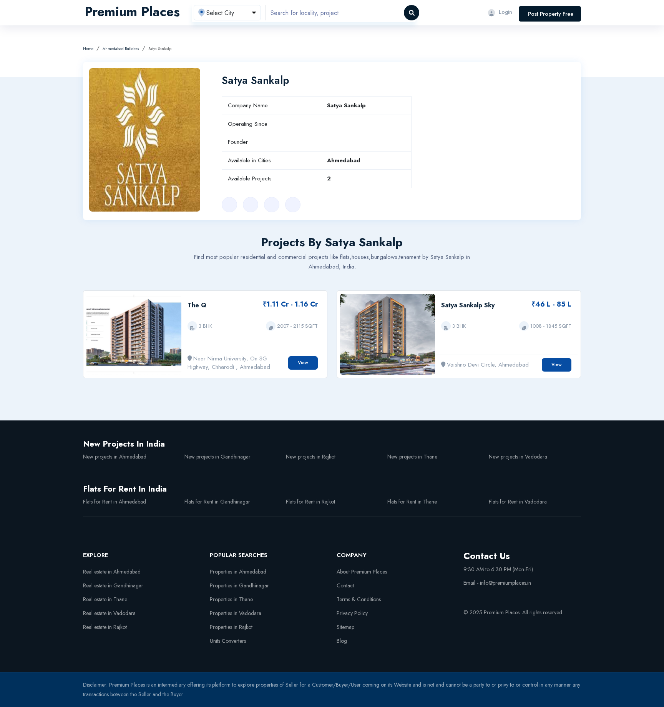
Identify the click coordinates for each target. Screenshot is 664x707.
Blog (342, 641)
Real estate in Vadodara (109, 613)
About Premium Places (362, 571)
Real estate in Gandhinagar (113, 585)
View (303, 362)
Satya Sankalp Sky (468, 305)
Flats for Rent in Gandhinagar (217, 501)
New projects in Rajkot (310, 456)
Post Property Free (550, 14)
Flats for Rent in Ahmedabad (114, 501)
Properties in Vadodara (235, 613)
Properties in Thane (231, 599)
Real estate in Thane (105, 599)
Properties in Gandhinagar (239, 585)
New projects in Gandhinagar (217, 456)
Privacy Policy (352, 613)
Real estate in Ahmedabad (112, 571)
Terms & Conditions (359, 599)
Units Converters (228, 641)
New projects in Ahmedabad (114, 456)
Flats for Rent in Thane (412, 501)
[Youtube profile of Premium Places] (466, 595)
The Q (197, 305)
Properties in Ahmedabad (238, 571)
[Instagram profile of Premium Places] (495, 595)
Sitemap (345, 627)
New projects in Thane (412, 456)
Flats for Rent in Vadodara (518, 501)
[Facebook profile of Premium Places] (481, 595)
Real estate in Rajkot (105, 627)
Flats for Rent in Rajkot (310, 501)
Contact (345, 585)
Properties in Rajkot (231, 627)
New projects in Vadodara (518, 456)
